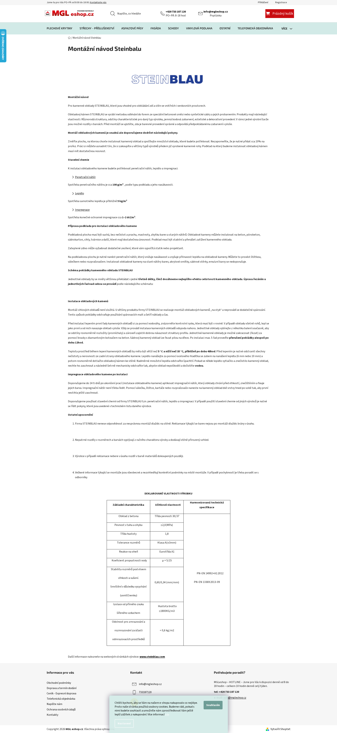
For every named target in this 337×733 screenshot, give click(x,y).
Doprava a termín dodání (61, 688)
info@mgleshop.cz (215, 12)
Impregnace (82, 210)
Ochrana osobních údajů (61, 709)
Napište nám (54, 704)
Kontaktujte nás (98, 2)
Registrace (281, 2)
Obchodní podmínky (59, 683)
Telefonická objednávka (61, 699)
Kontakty (52, 715)
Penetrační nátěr (85, 177)
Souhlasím (213, 705)
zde (167, 714)
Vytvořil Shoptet (280, 729)
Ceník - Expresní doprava (61, 693)
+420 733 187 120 (176, 12)
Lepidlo (79, 193)
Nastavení (124, 723)
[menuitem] (59, 28)
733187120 (145, 692)
